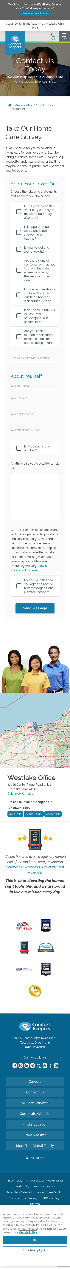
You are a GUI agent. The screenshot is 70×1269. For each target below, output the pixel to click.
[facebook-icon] (15, 1065)
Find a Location (35, 1124)
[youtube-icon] (45, 1065)
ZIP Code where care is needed (30, 357)
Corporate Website (35, 1114)
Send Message (35, 608)
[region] (35, 1235)
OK (35, 1240)
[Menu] (64, 37)
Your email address (22, 414)
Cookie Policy (22, 1186)
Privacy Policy (14, 1180)
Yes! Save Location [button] (33, 13)
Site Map (35, 1204)
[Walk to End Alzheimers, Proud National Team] (24, 970)
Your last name (20, 398)
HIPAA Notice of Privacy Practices (45, 1180)
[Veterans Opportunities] (24, 930)
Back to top (36, 1158)
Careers (35, 1081)
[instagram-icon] (20, 1065)
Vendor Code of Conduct (50, 1192)
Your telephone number (25, 430)
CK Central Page (51, 1198)
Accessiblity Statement (19, 1192)
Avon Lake (15, 814)
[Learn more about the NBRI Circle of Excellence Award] (35, 996)
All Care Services (35, 1103)
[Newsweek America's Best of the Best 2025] (24, 953)
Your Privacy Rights (44, 1186)
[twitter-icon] (38, 1066)
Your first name (20, 385)
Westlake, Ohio (23, 105)
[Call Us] (53, 38)
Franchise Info (35, 1135)
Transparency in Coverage (24, 1198)
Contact (40, 105)
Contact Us (35, 1092)
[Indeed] (50, 1066)
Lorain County (34, 814)
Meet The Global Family (35, 1146)
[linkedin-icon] (26, 1065)
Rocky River (53, 814)
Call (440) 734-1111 (20, 793)
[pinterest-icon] (32, 1065)
